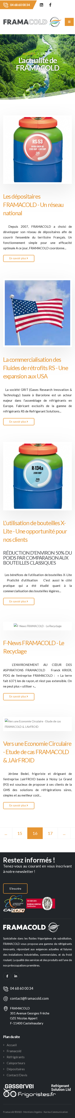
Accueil (29, 53)
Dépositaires (16, 1069)
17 (50, 833)
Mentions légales (32, 1112)
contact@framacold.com (29, 998)
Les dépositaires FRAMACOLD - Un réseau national (33, 205)
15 (19, 833)
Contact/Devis (17, 1075)
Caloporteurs (16, 1063)
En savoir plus (18, 258)
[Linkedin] (41, 5)
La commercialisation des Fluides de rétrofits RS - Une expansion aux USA (35, 368)
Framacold (14, 1051)
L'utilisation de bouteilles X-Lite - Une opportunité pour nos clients (35, 531)
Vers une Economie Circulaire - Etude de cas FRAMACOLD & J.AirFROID (37, 752)
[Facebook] (50, 5)
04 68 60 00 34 (20, 5)
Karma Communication (56, 1112)
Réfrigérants (16, 1057)
